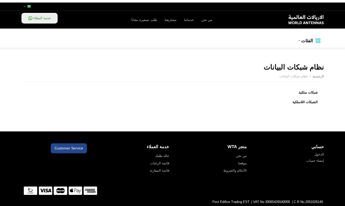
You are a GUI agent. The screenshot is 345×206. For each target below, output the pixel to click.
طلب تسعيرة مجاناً (144, 20)
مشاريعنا (171, 20)
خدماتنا (189, 20)
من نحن (206, 20)
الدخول (319, 154)
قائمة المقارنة (159, 170)
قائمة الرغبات (159, 163)
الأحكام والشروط (235, 170)
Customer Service (69, 148)
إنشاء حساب (315, 161)
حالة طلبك (162, 156)
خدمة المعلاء (41, 18)
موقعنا (242, 163)
